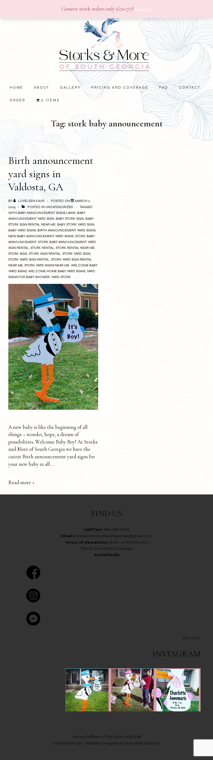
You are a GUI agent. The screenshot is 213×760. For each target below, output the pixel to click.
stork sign (17, 254)
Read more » (21, 482)
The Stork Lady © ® (123, 736)
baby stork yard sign (75, 224)
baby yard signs (22, 230)
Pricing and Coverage (120, 87)
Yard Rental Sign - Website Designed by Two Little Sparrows (106, 743)
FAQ (163, 87)
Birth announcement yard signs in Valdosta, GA (50, 173)
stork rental (42, 248)
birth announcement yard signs (66, 230)
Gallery (70, 87)
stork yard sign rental (28, 259)
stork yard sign (76, 254)
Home (16, 87)
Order (18, 100)
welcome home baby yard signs (56, 271)
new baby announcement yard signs (40, 236)
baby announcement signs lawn (46, 213)
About (41, 87)
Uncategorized (59, 207)
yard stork (61, 277)
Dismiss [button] (143, 9)
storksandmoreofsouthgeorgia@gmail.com (112, 536)
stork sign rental (45, 254)
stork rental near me (75, 248)
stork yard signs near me (46, 265)
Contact (190, 87)
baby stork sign (70, 219)
